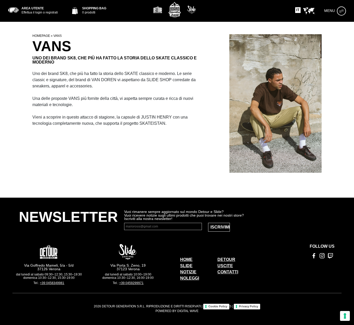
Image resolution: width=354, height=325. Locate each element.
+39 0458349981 (52, 283)
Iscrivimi (220, 227)
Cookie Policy (217, 306)
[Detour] (157, 10)
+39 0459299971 (131, 283)
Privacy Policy (248, 306)
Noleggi (189, 278)
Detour (226, 259)
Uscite (225, 266)
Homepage (41, 36)
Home (186, 259)
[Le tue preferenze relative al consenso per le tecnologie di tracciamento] (345, 316)
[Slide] (191, 10)
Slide (186, 266)
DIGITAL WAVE (188, 311)
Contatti (227, 272)
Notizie (188, 272)
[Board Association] (174, 10)
